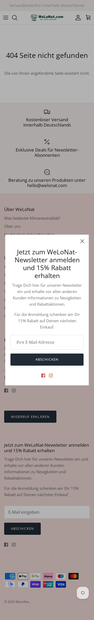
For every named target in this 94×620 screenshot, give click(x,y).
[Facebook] (43, 375)
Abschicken (47, 359)
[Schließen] (82, 241)
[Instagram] (51, 375)
